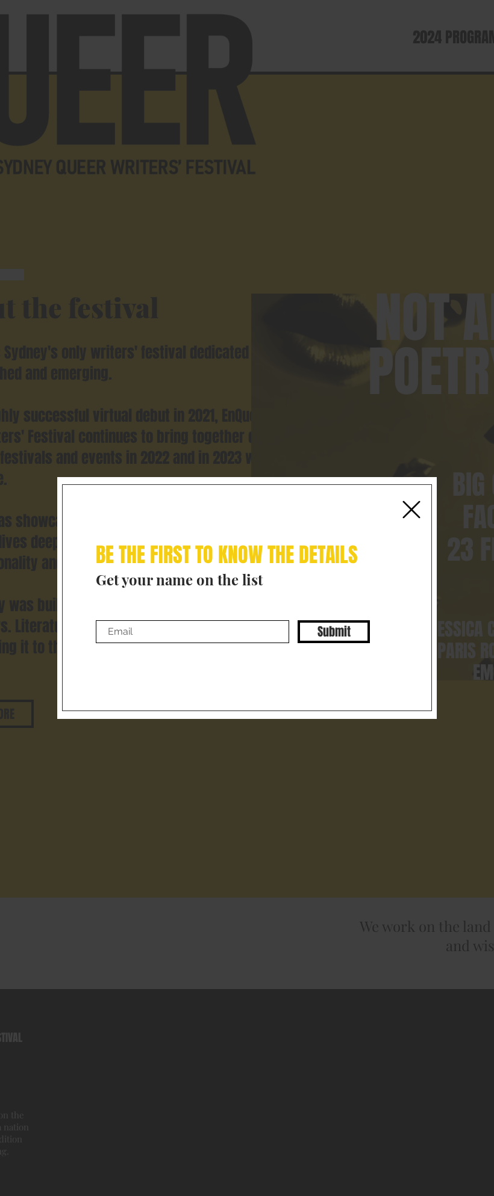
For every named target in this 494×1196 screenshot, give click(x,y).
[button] (411, 510)
